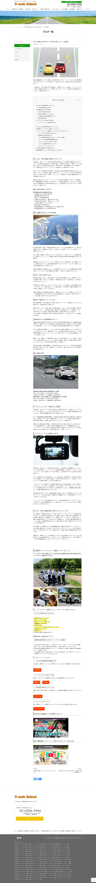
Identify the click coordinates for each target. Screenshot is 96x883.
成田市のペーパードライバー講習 (21, 863)
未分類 (16, 59)
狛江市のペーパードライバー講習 (64, 859)
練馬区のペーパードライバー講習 (35, 851)
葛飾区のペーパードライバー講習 (21, 843)
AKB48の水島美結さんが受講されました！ (46, 148)
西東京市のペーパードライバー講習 (50, 859)
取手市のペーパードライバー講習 (49, 875)
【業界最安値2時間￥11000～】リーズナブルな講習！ (53, 137)
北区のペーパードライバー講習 (21, 845)
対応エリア (35, 9)
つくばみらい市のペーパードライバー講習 (65, 875)
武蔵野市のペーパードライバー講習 (21, 859)
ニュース (17, 56)
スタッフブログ (18, 49)
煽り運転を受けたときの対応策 (43, 109)
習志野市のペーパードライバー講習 (21, 861)
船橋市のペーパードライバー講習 (21, 853)
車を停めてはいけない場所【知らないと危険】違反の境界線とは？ (70, 771)
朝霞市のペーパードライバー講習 (49, 865)
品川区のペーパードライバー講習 (21, 851)
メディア (87, 9)
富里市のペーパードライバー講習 (36, 873)
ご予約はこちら (30, 818)
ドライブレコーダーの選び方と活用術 (45, 120)
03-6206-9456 (74, 4)
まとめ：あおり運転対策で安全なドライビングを (47, 126)
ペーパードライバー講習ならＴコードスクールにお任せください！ (54, 131)
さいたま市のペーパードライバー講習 (22, 869)
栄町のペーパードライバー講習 (36, 875)
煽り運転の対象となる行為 (45, 107)
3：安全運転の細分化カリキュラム (49, 143)
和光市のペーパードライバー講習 (35, 867)
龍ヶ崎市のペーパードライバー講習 (49, 877)
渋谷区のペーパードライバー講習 (49, 849)
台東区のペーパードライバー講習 (35, 843)
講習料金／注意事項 (17, 9)
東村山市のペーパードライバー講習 (50, 871)
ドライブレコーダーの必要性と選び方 (47, 122)
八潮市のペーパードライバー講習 (63, 855)
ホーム (8, 9)
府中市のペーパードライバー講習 (36, 871)
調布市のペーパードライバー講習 (50, 869)
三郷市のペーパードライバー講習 (21, 857)
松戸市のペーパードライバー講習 (49, 855)
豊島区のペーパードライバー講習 (62, 845)
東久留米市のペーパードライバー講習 (65, 871)
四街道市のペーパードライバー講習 (64, 863)
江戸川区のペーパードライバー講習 (63, 851)
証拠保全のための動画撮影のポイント (47, 116)
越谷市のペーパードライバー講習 (62, 867)
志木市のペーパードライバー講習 (37, 869)
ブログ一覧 (55, 9)
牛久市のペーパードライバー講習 (64, 877)
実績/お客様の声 (45, 9)
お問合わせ (80, 9)
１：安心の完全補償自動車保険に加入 (49, 139)
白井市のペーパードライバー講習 (64, 873)
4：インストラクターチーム (47, 146)
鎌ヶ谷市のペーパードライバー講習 (50, 861)
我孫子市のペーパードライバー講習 (35, 863)
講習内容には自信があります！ (46, 135)
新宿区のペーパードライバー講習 (21, 847)
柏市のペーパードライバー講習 (35, 857)
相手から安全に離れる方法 (45, 111)
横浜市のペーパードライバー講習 (35, 879)
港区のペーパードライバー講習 (36, 849)
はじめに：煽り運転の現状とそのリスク (45, 105)
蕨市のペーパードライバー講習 (49, 867)
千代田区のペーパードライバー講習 (21, 849)
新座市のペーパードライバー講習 (21, 865)
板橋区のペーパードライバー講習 (48, 845)
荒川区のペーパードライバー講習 (49, 843)
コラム (41, 44)
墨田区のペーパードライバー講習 (63, 843)
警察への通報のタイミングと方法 (46, 114)
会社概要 (72, 9)
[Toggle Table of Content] (77, 100)
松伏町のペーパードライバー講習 (63, 865)
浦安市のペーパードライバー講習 (35, 855)
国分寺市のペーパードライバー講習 (21, 871)
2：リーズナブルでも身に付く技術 (49, 141)
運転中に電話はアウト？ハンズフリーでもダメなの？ (44, 771)
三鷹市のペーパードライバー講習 (36, 859)
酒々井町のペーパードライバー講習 (21, 875)
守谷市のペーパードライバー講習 (21, 877)
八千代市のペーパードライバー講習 (21, 873)
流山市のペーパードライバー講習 (36, 861)
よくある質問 (63, 9)
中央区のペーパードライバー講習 (63, 847)
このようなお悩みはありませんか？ (49, 133)
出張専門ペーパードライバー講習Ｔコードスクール (48, 129)
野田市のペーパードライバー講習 (50, 863)
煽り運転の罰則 (42, 118)
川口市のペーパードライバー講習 (48, 857)
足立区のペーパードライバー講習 (49, 851)
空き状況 (27, 9)
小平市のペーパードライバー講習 (64, 869)
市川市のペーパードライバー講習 (21, 855)
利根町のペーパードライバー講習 (35, 877)
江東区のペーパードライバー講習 (34, 845)
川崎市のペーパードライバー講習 (21, 879)
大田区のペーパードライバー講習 (64, 853)
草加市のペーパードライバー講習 (62, 857)
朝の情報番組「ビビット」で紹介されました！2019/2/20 (49, 150)
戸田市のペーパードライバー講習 (35, 865)
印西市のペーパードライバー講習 (50, 873)
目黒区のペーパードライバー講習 (63, 849)
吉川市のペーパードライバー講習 (21, 867)
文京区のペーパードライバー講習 (35, 847)
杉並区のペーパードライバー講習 (50, 853)
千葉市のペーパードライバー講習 (64, 861)
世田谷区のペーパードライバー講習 (35, 853)
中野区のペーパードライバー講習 (49, 847)
